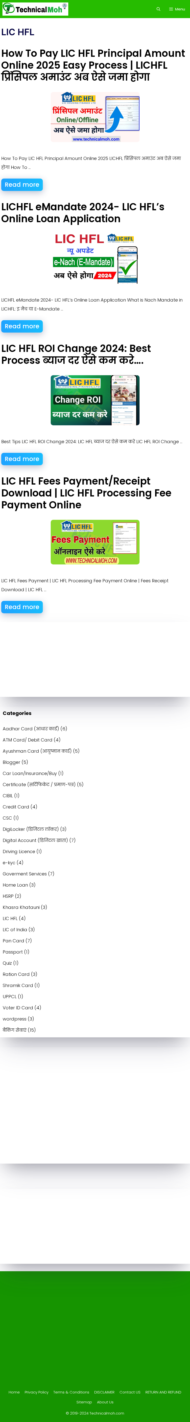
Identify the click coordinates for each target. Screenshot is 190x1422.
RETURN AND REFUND (163, 1392)
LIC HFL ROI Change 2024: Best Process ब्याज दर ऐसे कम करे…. (76, 354)
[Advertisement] (95, 659)
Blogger (11, 762)
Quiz (7, 963)
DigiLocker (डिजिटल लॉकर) (31, 829)
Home (14, 1392)
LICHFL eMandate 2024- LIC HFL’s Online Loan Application (83, 213)
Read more (22, 184)
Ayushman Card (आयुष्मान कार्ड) (37, 751)
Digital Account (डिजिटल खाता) (35, 840)
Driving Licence (19, 851)
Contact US (130, 1392)
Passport (13, 952)
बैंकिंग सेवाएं (14, 1030)
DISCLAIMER (104, 1392)
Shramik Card (18, 985)
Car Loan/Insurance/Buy (30, 773)
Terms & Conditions (71, 1392)
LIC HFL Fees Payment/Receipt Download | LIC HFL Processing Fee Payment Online (86, 493)
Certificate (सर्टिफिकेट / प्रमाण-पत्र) (39, 784)
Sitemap (84, 1402)
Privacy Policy (36, 1392)
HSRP (8, 896)
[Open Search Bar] (158, 9)
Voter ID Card (18, 1008)
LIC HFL (10, 918)
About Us (105, 1402)
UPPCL (10, 996)
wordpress (14, 1019)
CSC (7, 818)
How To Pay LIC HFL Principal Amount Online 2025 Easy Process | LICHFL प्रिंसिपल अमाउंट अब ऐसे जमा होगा (93, 65)
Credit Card (16, 807)
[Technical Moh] (35, 9)
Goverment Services (25, 874)
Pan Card (13, 941)
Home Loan (15, 885)
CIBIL (8, 796)
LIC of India (15, 930)
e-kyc (9, 863)
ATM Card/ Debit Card (27, 740)
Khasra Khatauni (21, 907)
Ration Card (16, 974)
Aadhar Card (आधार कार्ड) (31, 729)
